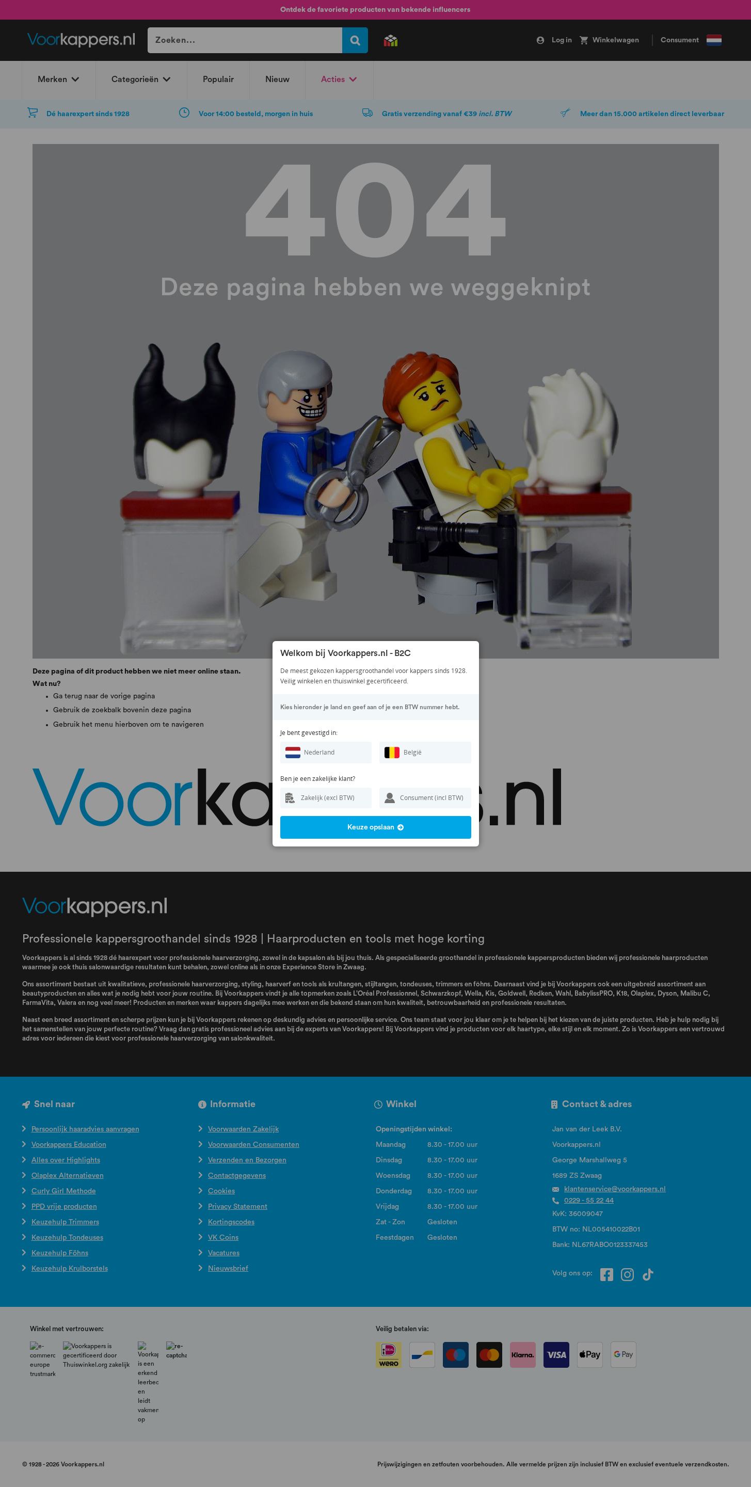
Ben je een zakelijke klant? (317, 778)
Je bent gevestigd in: (309, 732)
